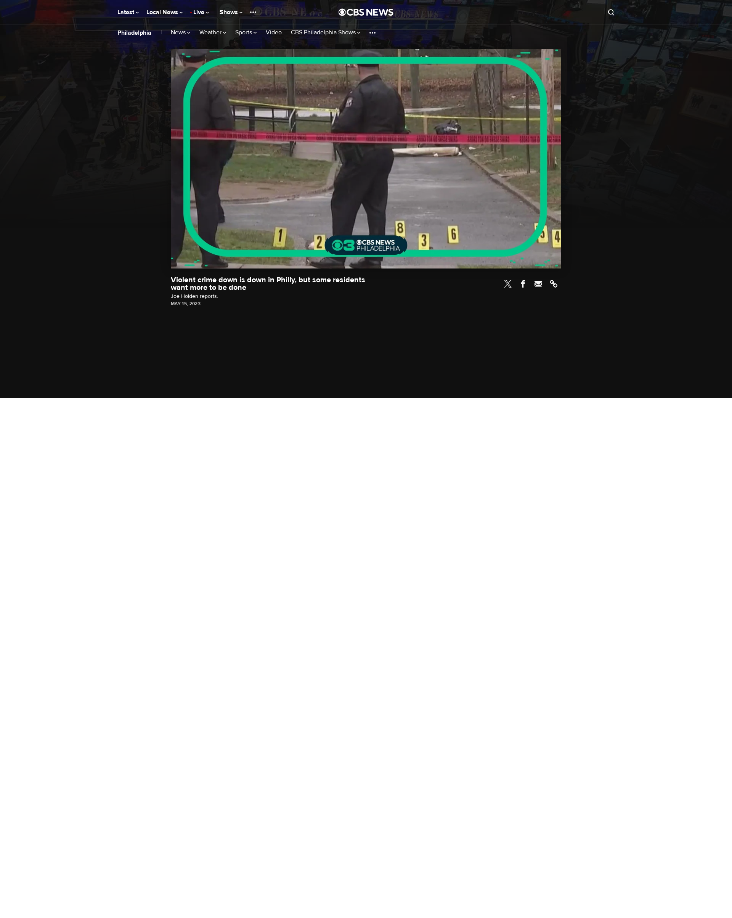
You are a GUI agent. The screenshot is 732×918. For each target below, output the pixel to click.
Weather (211, 32)
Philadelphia (134, 33)
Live (199, 12)
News (179, 32)
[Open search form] (611, 12)
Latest (126, 12)
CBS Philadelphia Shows (324, 32)
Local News (163, 12)
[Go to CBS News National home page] (366, 12)
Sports (244, 32)
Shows (229, 12)
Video (274, 32)
